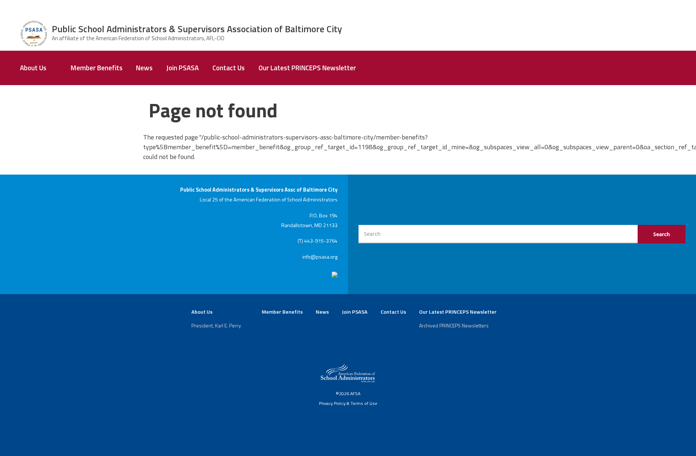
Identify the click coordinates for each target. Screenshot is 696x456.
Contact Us (228, 68)
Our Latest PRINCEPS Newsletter (307, 68)
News (144, 68)
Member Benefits (97, 68)
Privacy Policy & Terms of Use (348, 403)
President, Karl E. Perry (216, 325)
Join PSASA (182, 68)
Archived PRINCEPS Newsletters (454, 325)
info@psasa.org (319, 257)
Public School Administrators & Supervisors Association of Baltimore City (197, 29)
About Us (33, 68)
